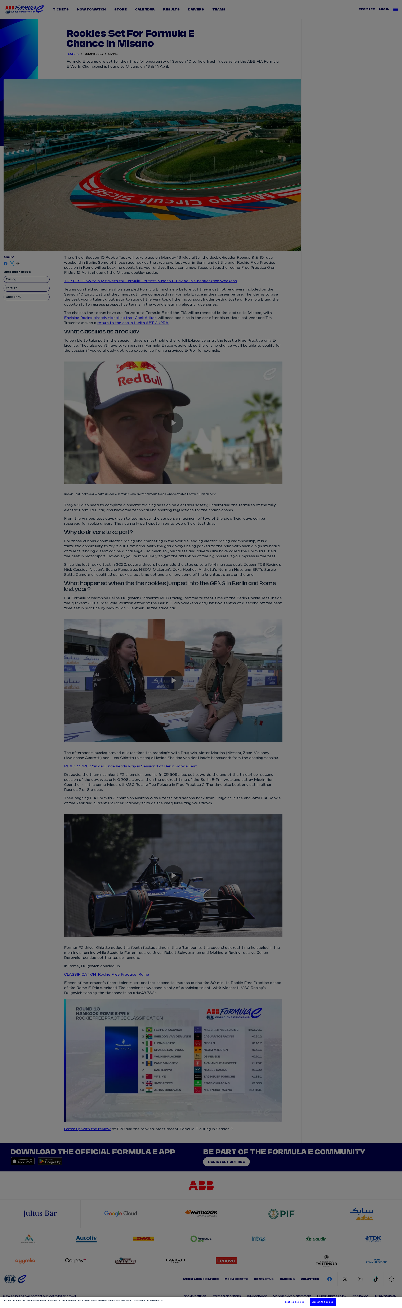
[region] (201, 1302)
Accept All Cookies (322, 1302)
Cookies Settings (294, 1302)
